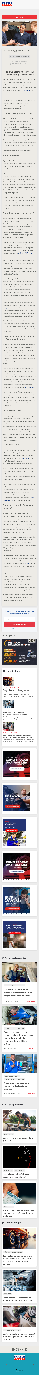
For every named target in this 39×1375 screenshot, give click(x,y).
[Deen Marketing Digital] (18, 1372)
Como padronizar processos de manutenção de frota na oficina (17, 1299)
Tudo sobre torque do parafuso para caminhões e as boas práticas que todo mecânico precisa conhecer (18, 1260)
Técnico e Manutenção (13, 1252)
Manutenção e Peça (12, 1330)
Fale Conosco (19, 1235)
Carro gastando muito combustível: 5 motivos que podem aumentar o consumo (19, 1337)
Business (7, 1294)
